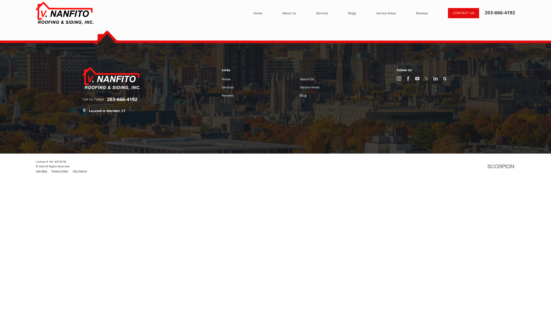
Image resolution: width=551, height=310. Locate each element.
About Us (307, 79)
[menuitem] (41, 171)
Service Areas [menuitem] (386, 13)
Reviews (228, 95)
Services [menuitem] (322, 13)
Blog (303, 95)
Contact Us (463, 13)
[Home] (65, 13)
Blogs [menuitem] (352, 13)
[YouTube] (417, 78)
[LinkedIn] (435, 78)
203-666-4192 (500, 12)
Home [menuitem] (257, 13)
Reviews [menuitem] (422, 13)
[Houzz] (445, 78)
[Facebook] (408, 78)
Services (228, 87)
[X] (426, 78)
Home (226, 79)
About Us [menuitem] (289, 13)
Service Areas (310, 87)
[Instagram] (399, 78)
